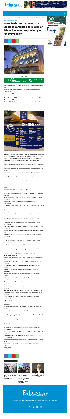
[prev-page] (41, 361)
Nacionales (14, 13)
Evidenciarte (22, 13)
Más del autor (22, 361)
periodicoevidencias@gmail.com (38, 403)
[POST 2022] (24, 80)
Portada (7, 13)
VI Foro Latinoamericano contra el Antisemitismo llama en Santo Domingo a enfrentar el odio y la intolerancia (23, 378)
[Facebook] (6, 41)
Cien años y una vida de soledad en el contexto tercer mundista (38, 375)
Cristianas (30, 13)
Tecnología (54, 13)
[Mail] (37, 407)
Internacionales (39, 13)
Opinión (47, 13)
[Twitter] (10, 41)
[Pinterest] (14, 41)
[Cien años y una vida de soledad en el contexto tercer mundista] (38, 368)
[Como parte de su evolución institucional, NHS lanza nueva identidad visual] (10, 368)
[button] (65, 13)
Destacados (10, 17)
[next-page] (43, 361)
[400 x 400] (24, 131)
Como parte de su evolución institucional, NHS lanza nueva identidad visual (10, 376)
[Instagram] (33, 407)
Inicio (5, 17)
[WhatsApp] (17, 41)
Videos (61, 13)
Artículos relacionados (11, 361)
